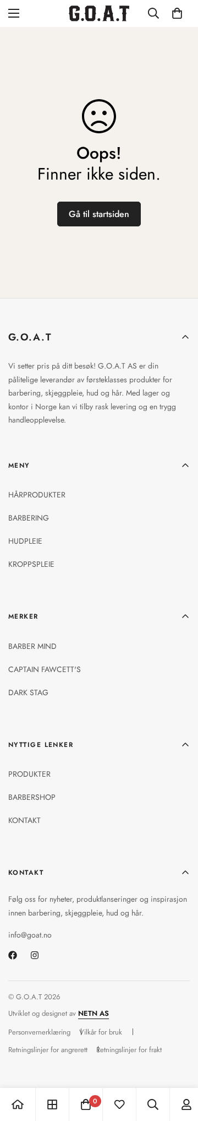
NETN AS (93, 1013)
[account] (186, 1104)
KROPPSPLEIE (31, 564)
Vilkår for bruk (100, 1032)
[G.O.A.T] (99, 13)
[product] (17, 1104)
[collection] (52, 1104)
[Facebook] (12, 955)
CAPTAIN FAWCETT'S (44, 669)
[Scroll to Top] (178, 1063)
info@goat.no (30, 934)
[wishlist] (119, 1104)
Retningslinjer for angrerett (47, 1049)
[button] (177, 13)
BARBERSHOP (32, 797)
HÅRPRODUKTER (36, 494)
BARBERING (28, 517)
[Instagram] (34, 955)
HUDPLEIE (25, 540)
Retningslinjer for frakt (129, 1049)
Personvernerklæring (39, 1032)
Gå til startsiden (99, 214)
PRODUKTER (29, 773)
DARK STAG (28, 692)
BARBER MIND (32, 646)
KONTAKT (24, 820)
